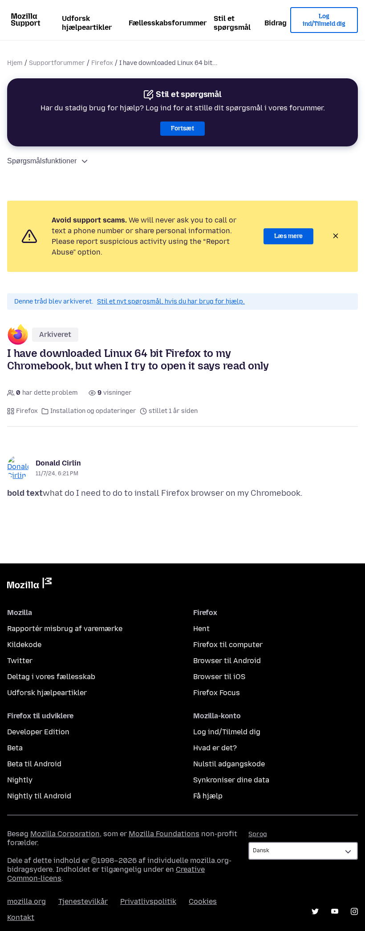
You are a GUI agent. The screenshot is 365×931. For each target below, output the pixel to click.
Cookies (203, 901)
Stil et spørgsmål (232, 23)
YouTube (334, 911)
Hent (201, 628)
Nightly (19, 780)
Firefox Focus (216, 692)
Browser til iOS (219, 676)
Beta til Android (34, 764)
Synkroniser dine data (231, 780)
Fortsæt (182, 128)
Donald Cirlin (58, 463)
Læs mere (288, 236)
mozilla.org (26, 901)
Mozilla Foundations (164, 834)
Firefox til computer (228, 644)
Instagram (354, 911)
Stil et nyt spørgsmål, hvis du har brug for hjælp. (171, 301)
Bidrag (275, 23)
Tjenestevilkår (83, 901)
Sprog (257, 834)
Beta (15, 748)
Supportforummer (57, 63)
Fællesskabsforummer (168, 23)
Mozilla (29, 585)
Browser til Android (227, 660)
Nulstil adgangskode (229, 764)
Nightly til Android (39, 796)
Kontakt (20, 917)
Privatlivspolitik (148, 901)
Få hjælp (208, 796)
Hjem (15, 63)
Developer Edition (38, 732)
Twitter (19, 660)
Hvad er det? (215, 748)
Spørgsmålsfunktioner (42, 161)
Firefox (102, 63)
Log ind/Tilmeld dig (324, 20)
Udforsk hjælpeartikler (87, 23)
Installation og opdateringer (93, 411)
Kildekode (24, 644)
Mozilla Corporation (65, 834)
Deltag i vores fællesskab (51, 676)
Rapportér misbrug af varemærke (64, 628)
